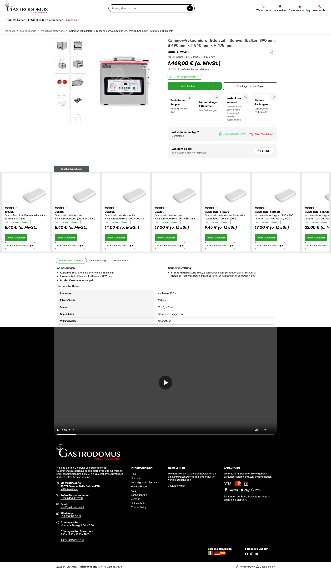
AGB (133, 490)
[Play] (165, 383)
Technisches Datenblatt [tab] (71, 260)
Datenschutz (138, 503)
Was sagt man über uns (144, 482)
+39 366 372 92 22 (71, 516)
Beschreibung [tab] (98, 260)
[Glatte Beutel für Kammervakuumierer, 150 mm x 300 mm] (33, 195)
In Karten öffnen (69, 489)
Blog (133, 473)
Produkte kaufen (15, 20)
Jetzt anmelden (176, 485)
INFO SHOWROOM (72, 540)
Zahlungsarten (139, 494)
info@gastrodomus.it (72, 507)
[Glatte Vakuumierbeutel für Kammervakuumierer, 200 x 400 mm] (133, 195)
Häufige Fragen (139, 486)
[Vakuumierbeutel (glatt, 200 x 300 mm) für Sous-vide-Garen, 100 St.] (285, 195)
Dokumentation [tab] (120, 260)
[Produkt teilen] (271, 52)
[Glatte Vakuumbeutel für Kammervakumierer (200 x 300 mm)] (83, 195)
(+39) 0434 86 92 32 (72, 498)
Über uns (136, 478)
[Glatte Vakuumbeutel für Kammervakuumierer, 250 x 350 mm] (183, 195)
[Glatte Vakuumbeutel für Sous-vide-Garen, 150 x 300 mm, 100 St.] (235, 195)
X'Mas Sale (72, 20)
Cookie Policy (138, 507)
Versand (135, 498)
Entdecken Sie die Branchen (45, 20)
